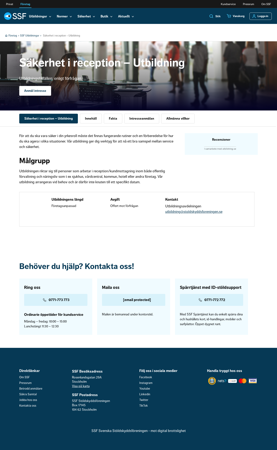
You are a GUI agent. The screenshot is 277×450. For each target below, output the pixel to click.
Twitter (143, 400)
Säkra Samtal (28, 394)
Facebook (145, 377)
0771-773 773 (59, 300)
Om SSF (266, 4)
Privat (9, 4)
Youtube (144, 388)
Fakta (113, 119)
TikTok (143, 405)
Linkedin (144, 394)
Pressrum (248, 4)
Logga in (263, 16)
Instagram (145, 383)
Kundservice (228, 4)
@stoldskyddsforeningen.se (201, 211)
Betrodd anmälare (30, 388)
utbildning (172, 211)
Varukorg (239, 16)
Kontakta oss (27, 405)
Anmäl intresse (35, 91)
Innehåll (91, 119)
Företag (25, 4)
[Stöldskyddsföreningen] (15, 16)
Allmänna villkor (178, 119)
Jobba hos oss (28, 400)
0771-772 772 (214, 300)
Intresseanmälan (141, 119)
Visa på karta (81, 386)
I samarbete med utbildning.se (220, 148)
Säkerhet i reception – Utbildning (48, 119)
